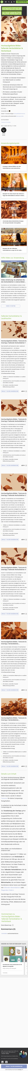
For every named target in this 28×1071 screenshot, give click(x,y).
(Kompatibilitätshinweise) (19, 113)
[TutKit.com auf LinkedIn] (2, 1062)
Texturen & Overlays (6, 122)
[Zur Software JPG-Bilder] (9, 111)
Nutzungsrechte (20, 116)
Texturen (4, 798)
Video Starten (10, 306)
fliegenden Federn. (7, 890)
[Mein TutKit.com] (11, 2)
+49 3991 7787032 (5, 1053)
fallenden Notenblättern (12, 887)
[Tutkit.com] (2, 2)
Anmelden (4, 933)
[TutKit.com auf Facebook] (6, 1062)
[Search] (9, 2)
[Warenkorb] (14, 2)
